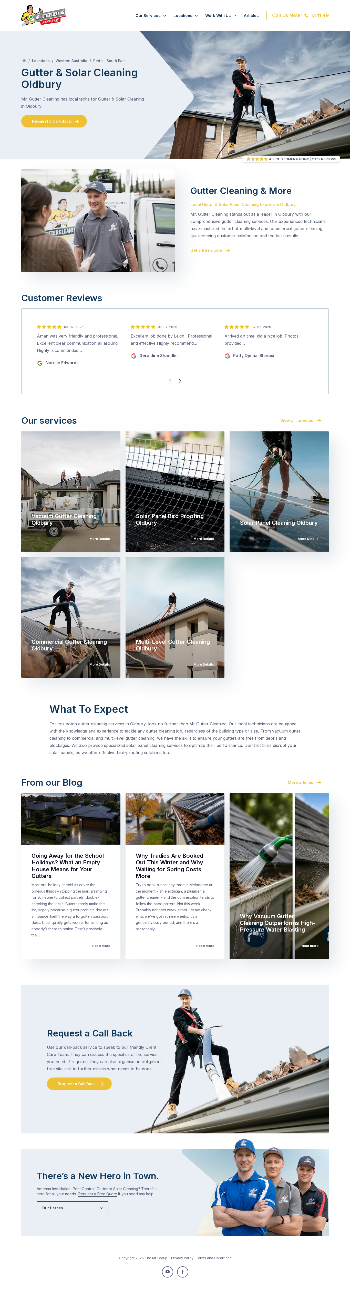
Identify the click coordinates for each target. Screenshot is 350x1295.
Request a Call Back (77, 1083)
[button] (179, 381)
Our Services (148, 15)
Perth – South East (109, 60)
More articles (300, 782)
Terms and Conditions (213, 1258)
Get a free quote (206, 250)
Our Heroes (52, 1208)
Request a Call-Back (51, 121)
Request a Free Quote (97, 1193)
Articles (251, 15)
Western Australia (71, 60)
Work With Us (218, 15)
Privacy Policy (182, 1258)
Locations (182, 15)
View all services (296, 420)
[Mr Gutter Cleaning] (43, 24)
